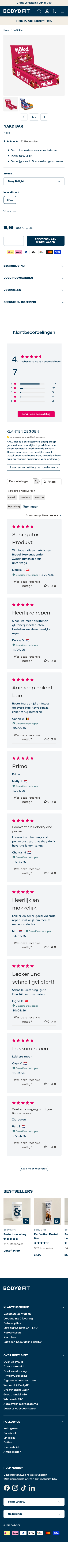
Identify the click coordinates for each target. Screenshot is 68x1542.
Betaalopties (12, 1323)
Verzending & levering (18, 1319)
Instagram (10, 1428)
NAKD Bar (18, 30)
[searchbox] (20, 481)
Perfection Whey (15, 1234)
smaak (12, 497)
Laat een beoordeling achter (22, 1342)
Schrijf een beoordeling (36, 414)
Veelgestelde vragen (17, 1314)
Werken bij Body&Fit (17, 1385)
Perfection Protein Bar (46, 1236)
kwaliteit (25, 497)
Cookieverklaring (15, 1371)
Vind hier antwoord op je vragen (25, 1475)
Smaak (7, 173)
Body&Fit (15, 1525)
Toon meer (30, 507)
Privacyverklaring (15, 1376)
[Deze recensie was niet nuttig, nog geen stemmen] (52, 586)
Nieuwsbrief (11, 1447)
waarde (39, 497)
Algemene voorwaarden (19, 1380)
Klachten (9, 1337)
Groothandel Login (16, 1390)
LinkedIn (9, 1438)
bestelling (14, 506)
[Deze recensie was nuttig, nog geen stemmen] (45, 586)
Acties (7, 1442)
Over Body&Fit (13, 1362)
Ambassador (12, 1452)
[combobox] (44, 515)
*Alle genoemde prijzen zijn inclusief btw (30, 1479)
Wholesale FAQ (13, 1399)
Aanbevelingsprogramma (20, 1404)
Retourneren (12, 1333)
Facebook (10, 1433)
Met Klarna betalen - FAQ (20, 1328)
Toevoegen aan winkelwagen (45, 241)
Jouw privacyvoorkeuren (20, 1408)
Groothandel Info (15, 1394)
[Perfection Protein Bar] (47, 1211)
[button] (55, 11)
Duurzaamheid (13, 1366)
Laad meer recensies (34, 1168)
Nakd (6, 132)
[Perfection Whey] (17, 1211)
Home (6, 30)
